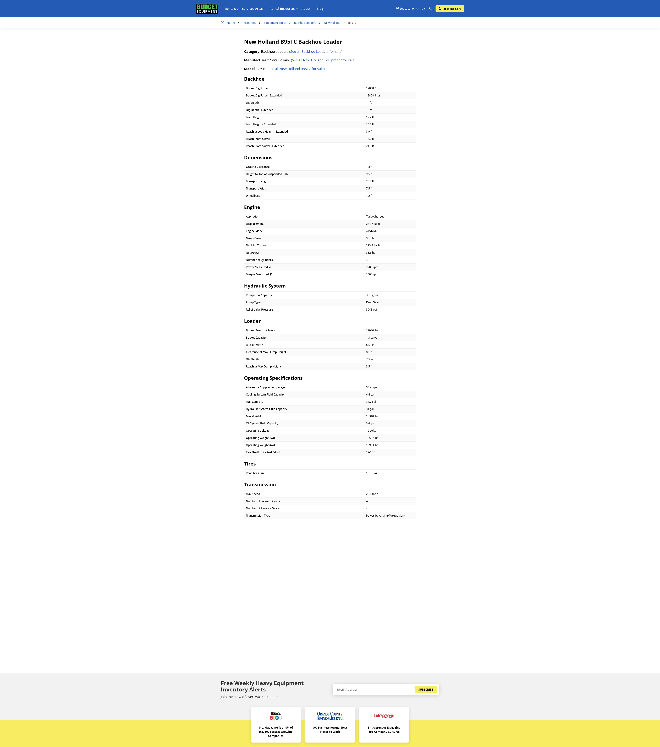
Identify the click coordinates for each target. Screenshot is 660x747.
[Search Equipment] (423, 8)
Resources (249, 23)
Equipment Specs (275, 23)
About (305, 9)
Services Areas (252, 9)
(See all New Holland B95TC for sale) (296, 68)
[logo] (207, 9)
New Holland (332, 23)
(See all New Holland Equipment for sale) (323, 60)
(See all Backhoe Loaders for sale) (315, 51)
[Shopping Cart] (430, 8)
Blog (320, 9)
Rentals (230, 9)
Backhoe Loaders (305, 23)
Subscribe (425, 689)
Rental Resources (282, 9)
